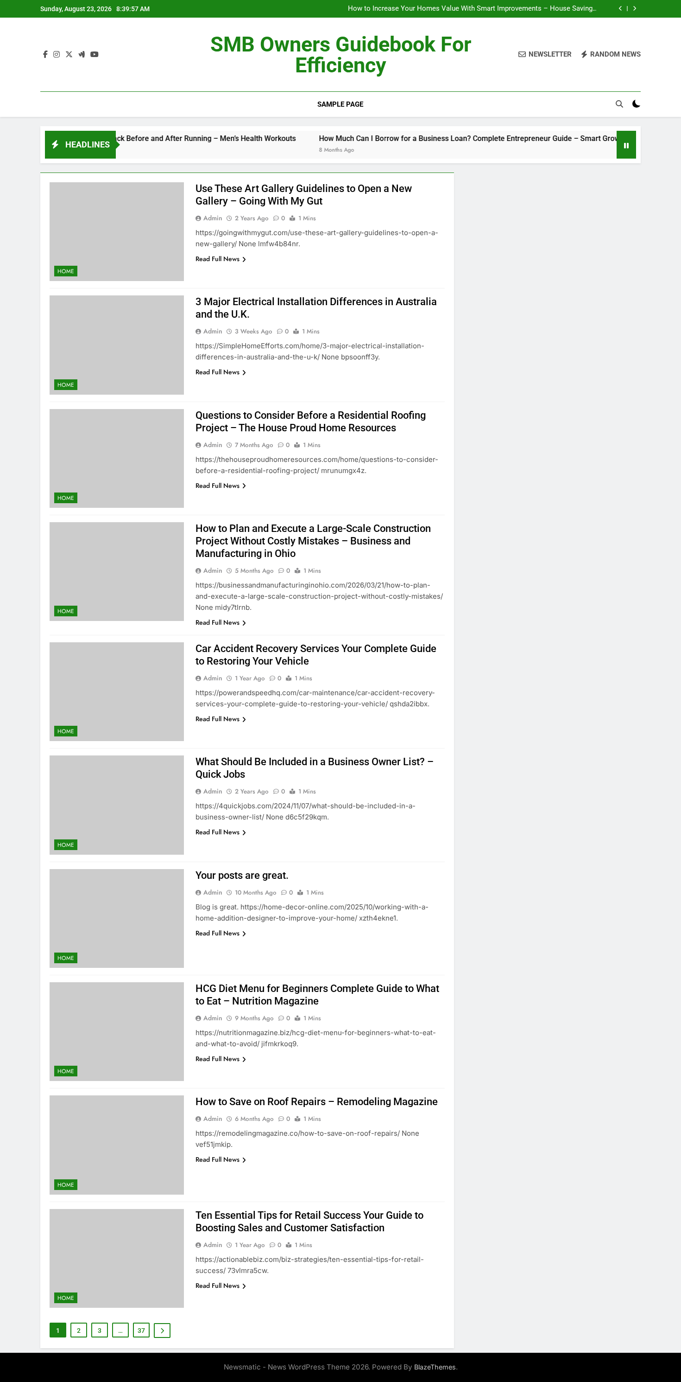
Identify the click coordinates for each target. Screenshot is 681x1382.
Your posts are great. (242, 875)
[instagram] (56, 54)
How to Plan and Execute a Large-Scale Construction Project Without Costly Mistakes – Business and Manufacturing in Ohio (313, 541)
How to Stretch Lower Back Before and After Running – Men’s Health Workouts (132, 138)
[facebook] (45, 54)
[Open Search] (619, 104)
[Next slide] (634, 9)
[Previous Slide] (620, 9)
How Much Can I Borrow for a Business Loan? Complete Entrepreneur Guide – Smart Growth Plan (448, 138)
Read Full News (217, 258)
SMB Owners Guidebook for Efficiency (340, 54)
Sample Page (340, 104)
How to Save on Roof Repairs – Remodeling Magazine (316, 1101)
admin (212, 218)
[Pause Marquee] (626, 145)
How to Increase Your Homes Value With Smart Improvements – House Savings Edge (472, 9)
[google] (82, 54)
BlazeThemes (435, 1367)
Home (65, 271)
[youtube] (94, 54)
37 (141, 1330)
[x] (69, 54)
